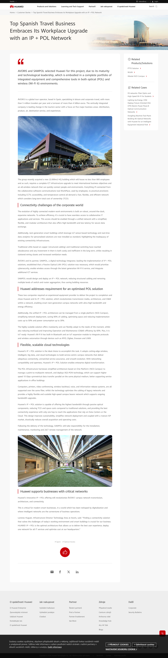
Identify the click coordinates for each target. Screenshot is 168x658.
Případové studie (105, 608)
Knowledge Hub (105, 621)
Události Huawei (16, 617)
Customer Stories (24, 12)
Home (12, 12)
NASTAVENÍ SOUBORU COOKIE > (121, 649)
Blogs (101, 630)
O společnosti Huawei (18, 625)
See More (72, 621)
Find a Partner (74, 612)
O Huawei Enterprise (18, 608)
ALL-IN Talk (103, 625)
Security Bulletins (135, 612)
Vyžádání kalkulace (46, 608)
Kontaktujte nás (16, 621)
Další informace (55, 647)
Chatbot (42, 617)
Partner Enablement (77, 617)
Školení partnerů (75, 608)
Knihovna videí (104, 617)
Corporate (132, 608)
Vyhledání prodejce (46, 612)
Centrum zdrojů (105, 612)
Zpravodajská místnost (19, 612)
